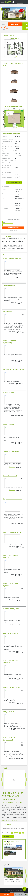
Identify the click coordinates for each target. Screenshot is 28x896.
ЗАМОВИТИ (15, 24)
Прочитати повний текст (8, 250)
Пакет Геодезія (8, 424)
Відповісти (6, 855)
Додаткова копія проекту (12, 687)
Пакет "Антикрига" (10, 476)
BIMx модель (8, 312)
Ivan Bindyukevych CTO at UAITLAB (17, 892)
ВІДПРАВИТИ (7, 837)
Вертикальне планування (12, 499)
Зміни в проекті (9, 286)
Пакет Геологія (8, 393)
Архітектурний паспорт (11, 633)
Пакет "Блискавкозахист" (12, 532)
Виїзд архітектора (9, 712)
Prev (3, 13)
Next (24, 13)
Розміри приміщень (13, 182)
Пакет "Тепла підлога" (11, 609)
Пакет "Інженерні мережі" (12, 258)
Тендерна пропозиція (11, 451)
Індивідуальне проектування (13, 370)
